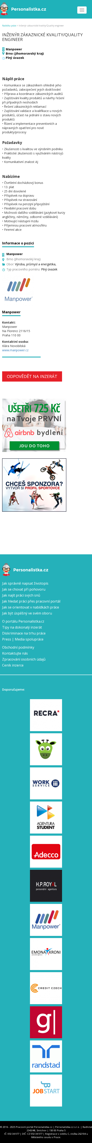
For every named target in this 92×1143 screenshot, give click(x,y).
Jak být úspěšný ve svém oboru (27, 613)
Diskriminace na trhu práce (24, 633)
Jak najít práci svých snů (21, 595)
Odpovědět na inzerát (32, 376)
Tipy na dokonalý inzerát (22, 627)
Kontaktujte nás (15, 653)
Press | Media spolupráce (22, 639)
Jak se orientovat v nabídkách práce (30, 607)
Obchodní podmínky (18, 647)
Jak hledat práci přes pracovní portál (31, 601)
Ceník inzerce (13, 665)
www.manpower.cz (15, 350)
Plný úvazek (15, 58)
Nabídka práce (9, 25)
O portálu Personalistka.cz (23, 621)
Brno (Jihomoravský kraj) (25, 53)
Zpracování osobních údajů (24, 659)
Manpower (14, 49)
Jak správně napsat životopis (25, 583)
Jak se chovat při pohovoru (23, 589)
